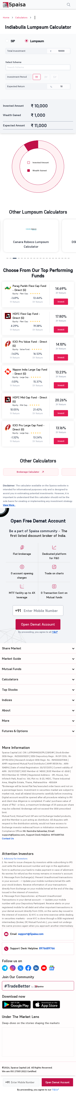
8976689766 (47, 948)
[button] (34, 17)
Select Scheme (13, 62)
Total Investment (16, 50)
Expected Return (16, 86)
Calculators (21, 17)
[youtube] (44, 968)
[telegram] (5, 968)
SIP (13, 41)
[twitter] (20, 968)
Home (6, 17)
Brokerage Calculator (28, 471)
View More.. (9, 505)
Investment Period (17, 76)
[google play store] (16, 1006)
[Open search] (69, 5)
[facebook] (28, 968)
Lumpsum (37, 41)
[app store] (46, 1006)
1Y (36, 77)
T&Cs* (55, 1089)
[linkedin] (36, 968)
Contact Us (8, 838)
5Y (55, 77)
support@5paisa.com (30, 934)
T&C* (55, 631)
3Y (46, 77)
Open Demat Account (38, 624)
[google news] (52, 968)
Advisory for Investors (15, 858)
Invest (61, 301)
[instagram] (13, 968)
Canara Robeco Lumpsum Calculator (31, 244)
